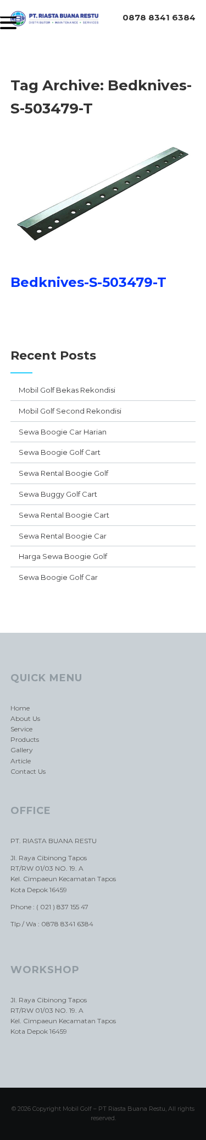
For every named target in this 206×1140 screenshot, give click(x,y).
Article (20, 761)
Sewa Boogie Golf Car (58, 577)
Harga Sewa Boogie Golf (63, 556)
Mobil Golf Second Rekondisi (70, 410)
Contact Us (28, 771)
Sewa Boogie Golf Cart (60, 452)
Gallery (21, 750)
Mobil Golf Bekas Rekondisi (67, 390)
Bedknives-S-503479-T (88, 282)
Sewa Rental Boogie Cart (64, 515)
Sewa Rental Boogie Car (63, 535)
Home (20, 708)
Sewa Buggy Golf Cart (58, 494)
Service (21, 729)
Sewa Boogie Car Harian (63, 431)
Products (24, 739)
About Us (25, 718)
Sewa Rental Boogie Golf (63, 473)
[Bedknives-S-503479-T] (103, 268)
